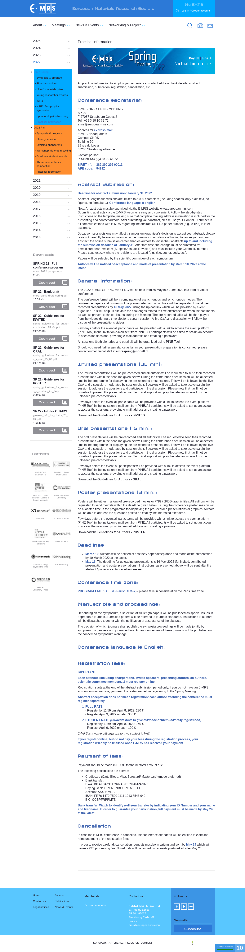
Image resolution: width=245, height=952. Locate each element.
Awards (59, 895)
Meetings (59, 25)
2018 (37, 202)
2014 (37, 230)
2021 (37, 180)
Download (47, 282)
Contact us (39, 901)
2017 (37, 209)
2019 (37, 195)
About (37, 25)
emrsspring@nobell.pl (132, 351)
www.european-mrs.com (176, 208)
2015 (37, 223)
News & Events (87, 25)
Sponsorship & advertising (52, 116)
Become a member (96, 905)
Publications (62, 901)
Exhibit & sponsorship (50, 144)
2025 (37, 41)
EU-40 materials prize (50, 89)
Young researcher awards (52, 94)
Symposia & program (49, 77)
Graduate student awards (52, 156)
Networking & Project (125, 25)
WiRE (40, 100)
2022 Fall (39, 127)
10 (240, 948)
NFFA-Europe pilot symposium (48, 108)
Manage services (225, 946)
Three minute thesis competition (49, 164)
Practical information (49, 121)
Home (36, 895)
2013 (37, 237)
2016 (37, 216)
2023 (37, 55)
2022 (37, 62)
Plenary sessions (47, 83)
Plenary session (46, 139)
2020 (37, 187)
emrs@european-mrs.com (95, 124)
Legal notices (41, 906)
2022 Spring (41, 71)
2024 (37, 48)
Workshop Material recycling (54, 150)
